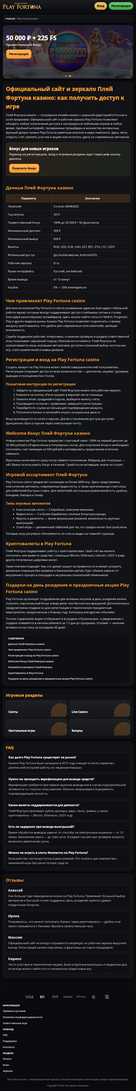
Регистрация (121, 6)
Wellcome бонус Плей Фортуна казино (31, 661)
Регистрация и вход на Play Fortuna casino (33, 655)
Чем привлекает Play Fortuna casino (29, 649)
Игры (6, 1065)
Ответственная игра (15, 1023)
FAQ (5, 1035)
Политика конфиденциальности (22, 1017)
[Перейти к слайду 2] (70, 76)
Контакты (9, 1047)
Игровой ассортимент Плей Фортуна (30, 667)
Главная (10, 18)
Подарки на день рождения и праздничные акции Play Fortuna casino (50, 678)
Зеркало (8, 1071)
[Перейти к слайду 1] (66, 76)
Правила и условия (14, 1011)
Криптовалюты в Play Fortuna (25, 673)
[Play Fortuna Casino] (22, 6)
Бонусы (7, 1058)
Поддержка (10, 1041)
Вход (100, 6)
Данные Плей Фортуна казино (26, 644)
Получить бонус (24, 168)
